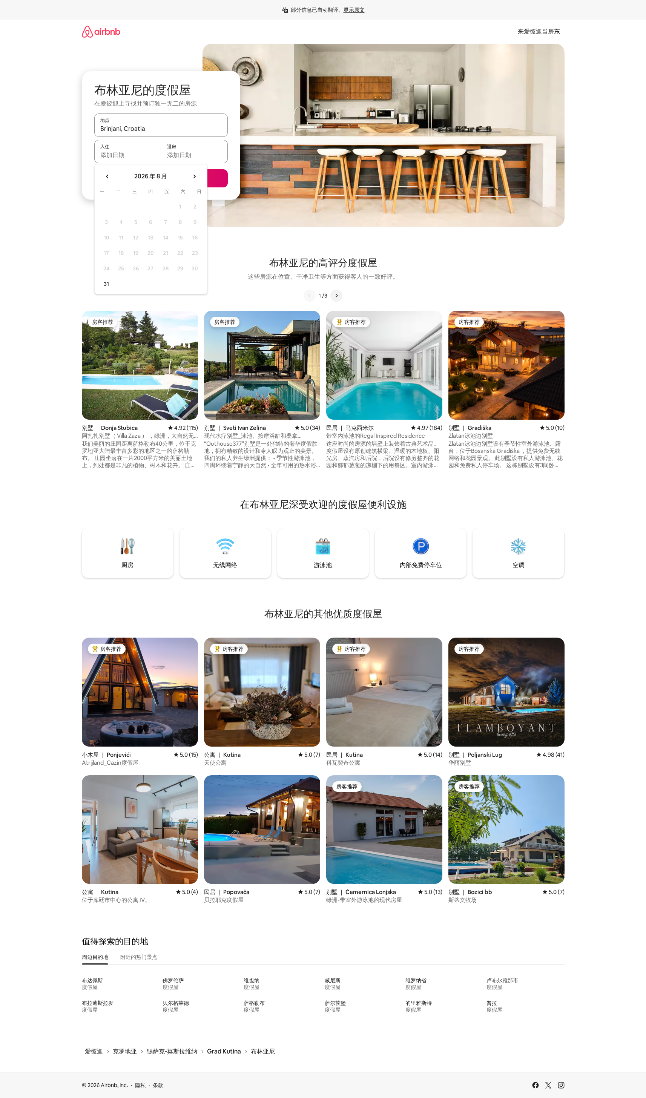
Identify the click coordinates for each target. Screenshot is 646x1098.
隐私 (140, 1085)
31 (106, 284)
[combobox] (161, 128)
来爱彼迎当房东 (539, 31)
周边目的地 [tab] (95, 957)
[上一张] (310, 296)
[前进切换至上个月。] (107, 176)
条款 (158, 1085)
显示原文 (354, 9)
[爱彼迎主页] (101, 31)
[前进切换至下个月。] (194, 176)
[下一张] (336, 296)
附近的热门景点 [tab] (138, 957)
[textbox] (127, 154)
